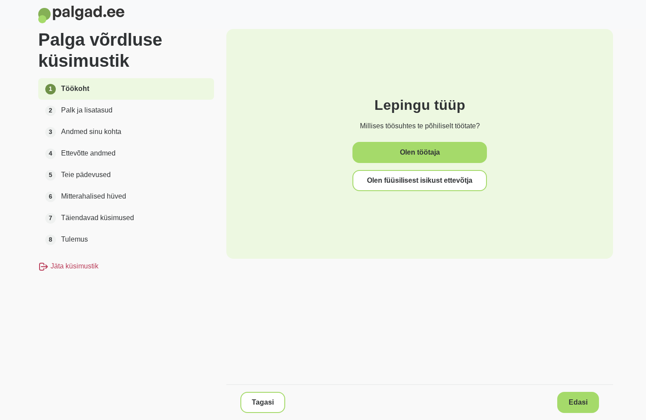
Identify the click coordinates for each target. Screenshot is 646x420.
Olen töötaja (420, 152)
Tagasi (263, 402)
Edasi (578, 402)
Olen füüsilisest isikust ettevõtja (419, 180)
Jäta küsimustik (73, 266)
